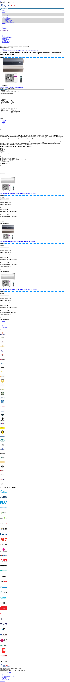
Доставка (4, 678)
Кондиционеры (5, 322)
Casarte (9, 95)
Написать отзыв (7, 116)
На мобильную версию (4, 30)
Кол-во (1, 88)
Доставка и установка (8, 20)
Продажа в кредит (5, 35)
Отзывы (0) (4, 121)
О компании (4, 673)
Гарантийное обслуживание (9, 15)
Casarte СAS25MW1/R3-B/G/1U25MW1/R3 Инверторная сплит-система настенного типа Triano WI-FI (19, 241)
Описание (4, 120)
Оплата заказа (7, 19)
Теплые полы (4, 327)
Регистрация (4, 28)
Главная (3, 49)
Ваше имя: (2, 165)
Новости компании (5, 675)
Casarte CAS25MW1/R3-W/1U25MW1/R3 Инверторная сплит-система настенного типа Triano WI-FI (18, 193)
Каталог (3, 321)
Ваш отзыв (2, 170)
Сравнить (12, 88)
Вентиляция (4, 326)
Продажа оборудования (6, 33)
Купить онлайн (8, 88)
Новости (3, 23)
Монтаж (3, 122)
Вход (3, 27)
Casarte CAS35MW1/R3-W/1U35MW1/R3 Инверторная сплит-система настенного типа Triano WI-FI (18, 289)
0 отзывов (2, 116)
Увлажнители (4, 325)
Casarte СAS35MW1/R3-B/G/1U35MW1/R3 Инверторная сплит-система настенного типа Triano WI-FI (20, 50)
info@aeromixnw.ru (3, 1)
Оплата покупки (11, 87)
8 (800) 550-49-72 (10, 0)
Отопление (4, 323)
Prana (10, 672)
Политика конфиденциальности (10, 22)
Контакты (4, 44)
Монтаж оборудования (6, 34)
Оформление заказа (8, 18)
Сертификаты (4, 16)
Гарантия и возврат (8, 21)
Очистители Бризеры (6, 324)
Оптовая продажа (8, 14)
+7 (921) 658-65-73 (3, 0)
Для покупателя (5, 17)
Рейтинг (1, 172)
